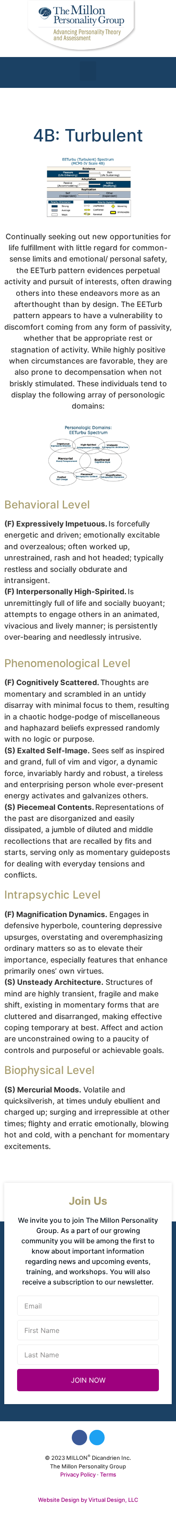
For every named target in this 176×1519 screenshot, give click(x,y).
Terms (108, 1474)
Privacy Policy (78, 1474)
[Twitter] (97, 1437)
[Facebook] (79, 1437)
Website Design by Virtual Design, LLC (88, 1499)
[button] (88, 71)
